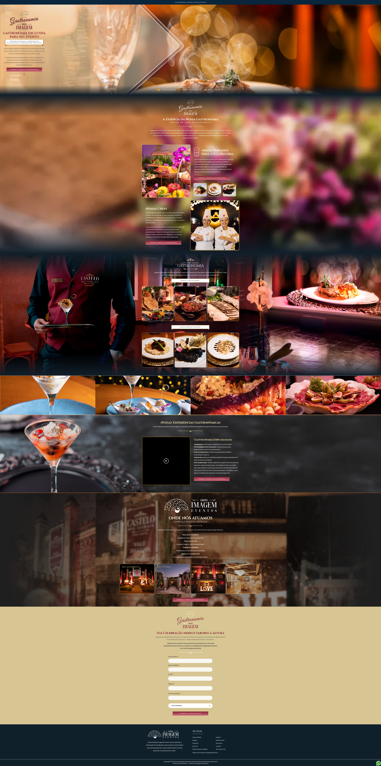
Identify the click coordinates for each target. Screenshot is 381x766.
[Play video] (166, 460)
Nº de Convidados (174, 693)
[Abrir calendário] (210, 705)
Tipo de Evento (173, 656)
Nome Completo (173, 665)
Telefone (171, 684)
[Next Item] (236, 304)
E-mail (170, 674)
